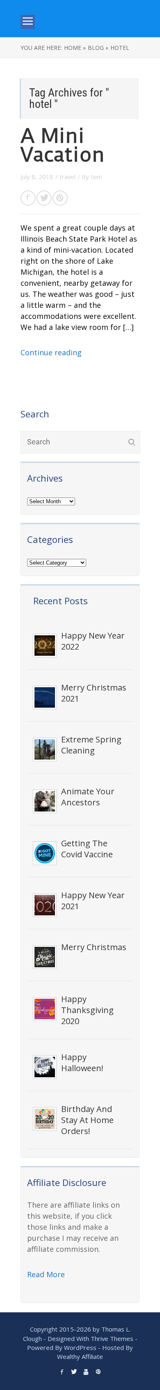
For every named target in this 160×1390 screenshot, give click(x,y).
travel (67, 177)
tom (96, 177)
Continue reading (51, 352)
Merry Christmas (93, 947)
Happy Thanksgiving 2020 (87, 1010)
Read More (46, 1274)
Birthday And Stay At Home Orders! (87, 1120)
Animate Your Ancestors (87, 797)
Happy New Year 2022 (93, 641)
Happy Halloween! (82, 1062)
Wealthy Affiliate (80, 1356)
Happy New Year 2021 (93, 901)
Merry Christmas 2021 (93, 693)
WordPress (80, 1347)
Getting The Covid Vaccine (87, 849)
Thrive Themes (112, 1338)
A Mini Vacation (63, 145)
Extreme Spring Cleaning (91, 745)
